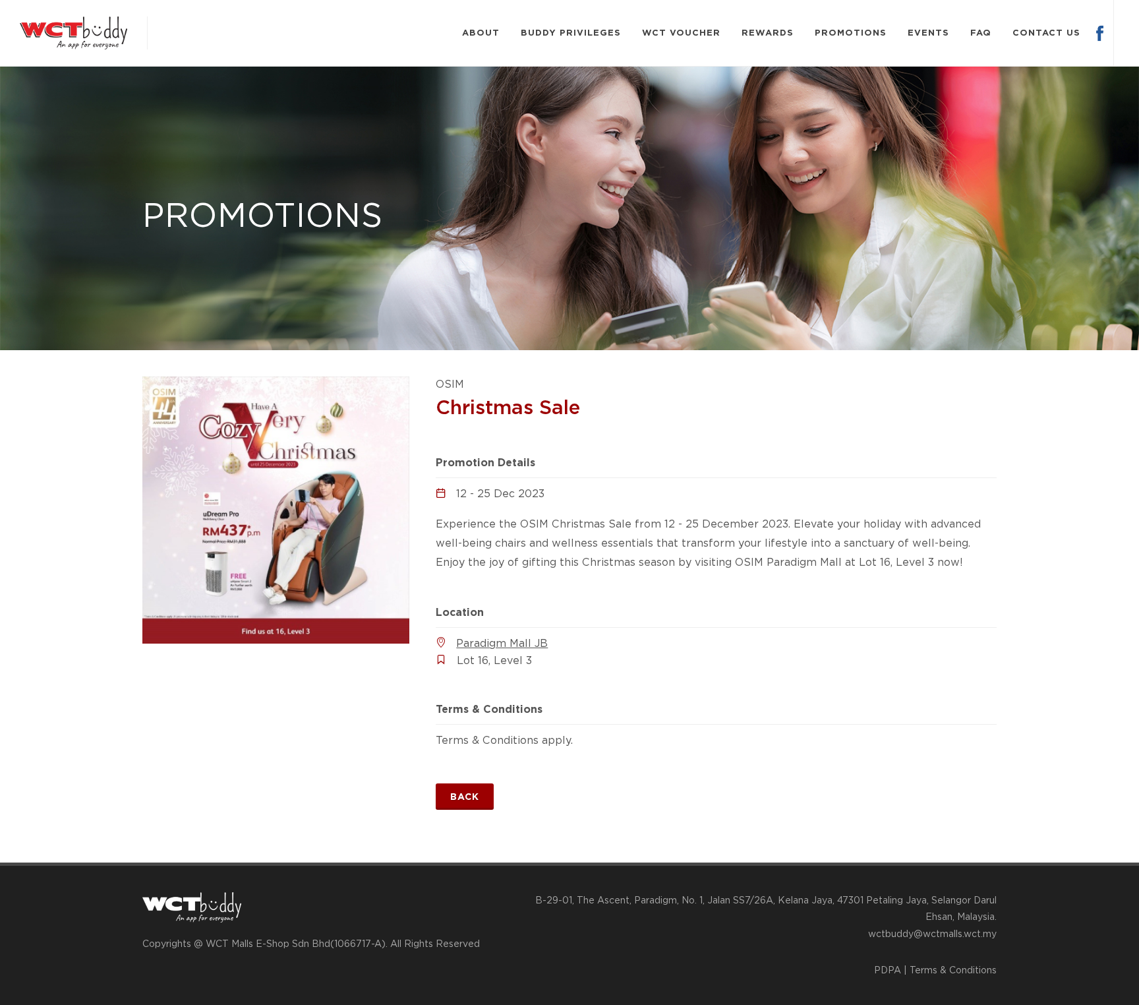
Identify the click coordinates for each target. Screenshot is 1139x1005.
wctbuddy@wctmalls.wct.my (932, 934)
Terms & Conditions (953, 970)
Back (464, 796)
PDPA (887, 970)
